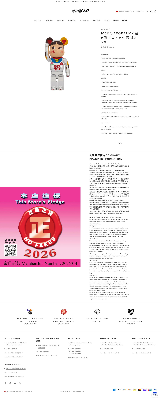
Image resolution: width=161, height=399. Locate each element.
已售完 (120, 143)
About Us (107, 20)
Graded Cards (72, 20)
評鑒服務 (116, 20)
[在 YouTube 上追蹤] (15, 383)
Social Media (96, 20)
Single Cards (60, 20)
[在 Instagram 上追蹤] (10, 383)
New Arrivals (37, 20)
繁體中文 (139, 11)
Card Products (49, 20)
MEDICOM (105, 29)
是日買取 (125, 20)
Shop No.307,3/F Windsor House (16, 369)
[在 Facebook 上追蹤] (5, 383)
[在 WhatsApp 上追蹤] (20, 383)
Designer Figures (84, 20)
